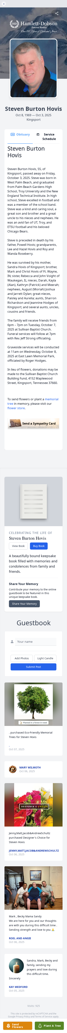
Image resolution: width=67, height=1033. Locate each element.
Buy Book (38, 546)
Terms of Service (43, 1016)
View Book (18, 546)
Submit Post (33, 667)
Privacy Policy (23, 1016)
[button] (33, 704)
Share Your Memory (24, 603)
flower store (16, 408)
